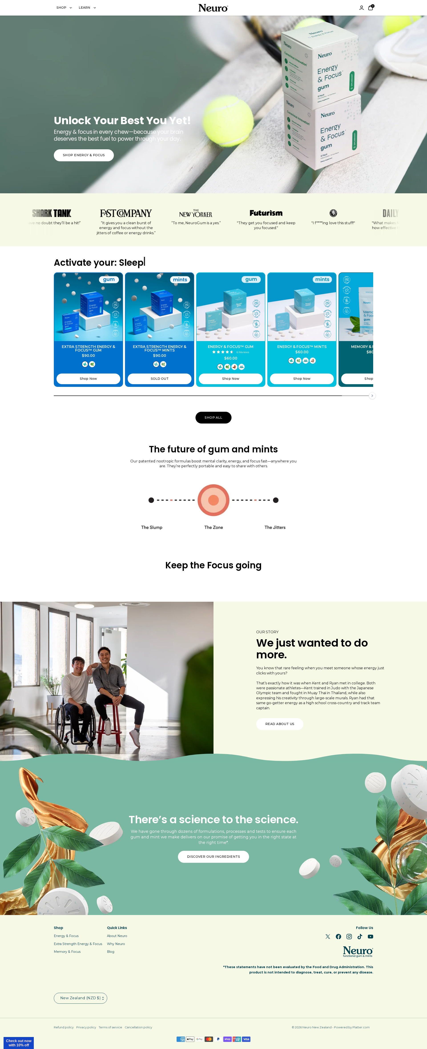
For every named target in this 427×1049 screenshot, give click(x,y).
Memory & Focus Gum (373, 347)
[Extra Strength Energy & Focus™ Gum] (88, 307)
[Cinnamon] (234, 367)
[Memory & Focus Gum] (373, 307)
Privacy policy (86, 1027)
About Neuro (117, 936)
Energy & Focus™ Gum (231, 347)
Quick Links (117, 927)
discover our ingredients (213, 857)
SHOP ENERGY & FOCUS (84, 155)
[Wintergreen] (241, 367)
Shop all (213, 418)
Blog (110, 952)
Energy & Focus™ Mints (302, 347)
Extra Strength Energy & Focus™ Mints (159, 348)
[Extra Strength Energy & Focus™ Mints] (159, 307)
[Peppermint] (85, 364)
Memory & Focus (67, 952)
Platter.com (361, 1027)
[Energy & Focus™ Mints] (301, 307)
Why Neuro (116, 944)
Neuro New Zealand (317, 1027)
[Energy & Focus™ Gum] (230, 307)
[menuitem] (64, 8)
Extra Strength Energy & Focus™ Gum (88, 348)
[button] (19, 1043)
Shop (58, 927)
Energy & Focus (66, 936)
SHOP (61, 8)
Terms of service (110, 1027)
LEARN (84, 8)
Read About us (279, 724)
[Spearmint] (92, 364)
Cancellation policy (138, 1027)
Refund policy (64, 1027)
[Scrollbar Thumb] (198, 396)
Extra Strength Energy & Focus (78, 944)
